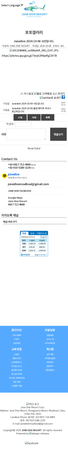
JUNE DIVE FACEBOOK (19, 190)
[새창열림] (31, 443)
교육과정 (17, 349)
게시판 (50, 349)
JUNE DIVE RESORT (31, 430)
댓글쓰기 (58, 134)
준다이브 (17, 330)
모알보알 (50, 330)
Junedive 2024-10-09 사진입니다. (28, 103)
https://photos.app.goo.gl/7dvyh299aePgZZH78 (29, 55)
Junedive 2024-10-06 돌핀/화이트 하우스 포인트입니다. (31, 110)
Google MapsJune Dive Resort (17, 199)
